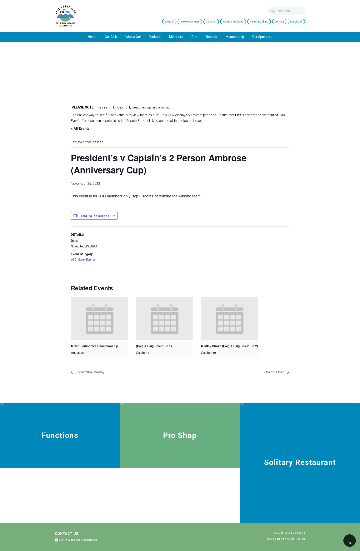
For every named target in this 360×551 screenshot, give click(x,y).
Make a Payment (190, 21)
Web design (274, 538)
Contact (279, 21)
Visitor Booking (259, 21)
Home (92, 37)
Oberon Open (274, 372)
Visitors (155, 37)
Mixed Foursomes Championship (94, 346)
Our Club (111, 37)
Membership (234, 37)
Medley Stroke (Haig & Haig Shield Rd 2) (229, 346)
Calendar (211, 21)
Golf (194, 37)
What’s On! (133, 37)
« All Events (80, 128)
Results (211, 37)
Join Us (169, 21)
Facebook (296, 21)
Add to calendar (94, 216)
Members (176, 37)
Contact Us (66, 534)
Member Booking (233, 21)
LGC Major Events (83, 259)
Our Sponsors (262, 37)
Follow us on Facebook (77, 540)
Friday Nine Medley (89, 372)
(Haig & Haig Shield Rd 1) (154, 346)
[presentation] (99, 318)
